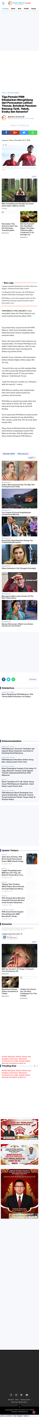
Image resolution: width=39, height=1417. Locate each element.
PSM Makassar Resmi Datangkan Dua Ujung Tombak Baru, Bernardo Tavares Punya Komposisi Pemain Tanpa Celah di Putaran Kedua (18, 795)
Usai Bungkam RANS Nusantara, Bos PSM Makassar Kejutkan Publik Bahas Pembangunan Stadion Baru (18, 293)
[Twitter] (24, 133)
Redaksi (11, 1399)
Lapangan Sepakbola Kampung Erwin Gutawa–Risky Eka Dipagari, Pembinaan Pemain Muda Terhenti (19, 287)
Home (4, 93)
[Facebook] (6, 133)
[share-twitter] (8, 679)
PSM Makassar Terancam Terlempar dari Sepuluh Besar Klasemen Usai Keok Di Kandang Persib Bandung (18, 751)
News (13, 8)
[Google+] (15, 133)
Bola (19, 8)
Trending (5, 8)
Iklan (17, 1399)
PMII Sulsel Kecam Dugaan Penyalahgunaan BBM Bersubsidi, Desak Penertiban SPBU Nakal (13, 914)
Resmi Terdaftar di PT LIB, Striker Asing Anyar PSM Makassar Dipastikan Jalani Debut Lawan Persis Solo (18, 784)
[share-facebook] (4, 679)
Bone (5, 854)
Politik (26, 8)
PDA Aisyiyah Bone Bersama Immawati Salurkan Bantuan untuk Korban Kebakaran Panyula (13, 900)
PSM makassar (22, 454)
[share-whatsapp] (13, 679)
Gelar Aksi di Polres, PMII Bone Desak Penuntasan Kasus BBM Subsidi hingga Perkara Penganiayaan (13, 859)
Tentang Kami (25, 1399)
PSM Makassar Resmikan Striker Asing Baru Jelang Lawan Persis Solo (17, 760)
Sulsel (33, 8)
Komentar (32, 679)
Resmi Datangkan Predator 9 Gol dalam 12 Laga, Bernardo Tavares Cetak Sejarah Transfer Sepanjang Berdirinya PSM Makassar (19, 771)
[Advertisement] (19, 30)
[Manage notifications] (34, 1412)
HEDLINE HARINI (9, 454)
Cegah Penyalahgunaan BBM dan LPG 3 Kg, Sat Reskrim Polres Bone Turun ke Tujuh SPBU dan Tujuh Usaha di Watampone (13, 872)
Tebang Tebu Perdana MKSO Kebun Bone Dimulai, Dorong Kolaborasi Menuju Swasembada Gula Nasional (13, 886)
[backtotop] (19, 1407)
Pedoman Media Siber (19, 1402)
